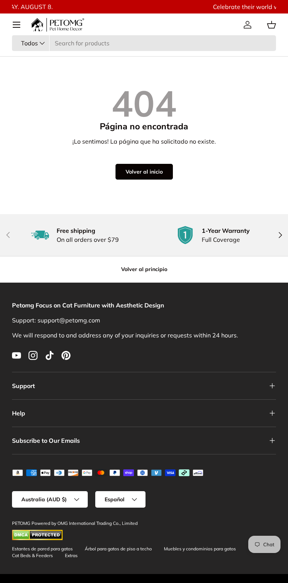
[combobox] (144, 43)
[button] (271, 24)
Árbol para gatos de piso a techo (118, 549)
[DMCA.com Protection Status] (37, 533)
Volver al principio (144, 269)
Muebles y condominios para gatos (200, 549)
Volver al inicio (144, 171)
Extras (71, 555)
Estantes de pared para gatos (42, 549)
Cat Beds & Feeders (32, 555)
